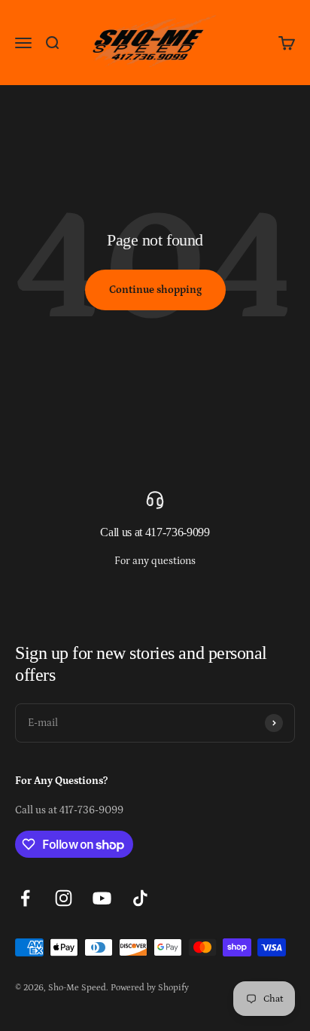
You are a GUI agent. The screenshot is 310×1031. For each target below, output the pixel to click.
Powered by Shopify (150, 988)
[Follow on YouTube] (102, 898)
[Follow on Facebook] (25, 898)
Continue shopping (155, 290)
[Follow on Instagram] (63, 898)
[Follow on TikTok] (140, 898)
